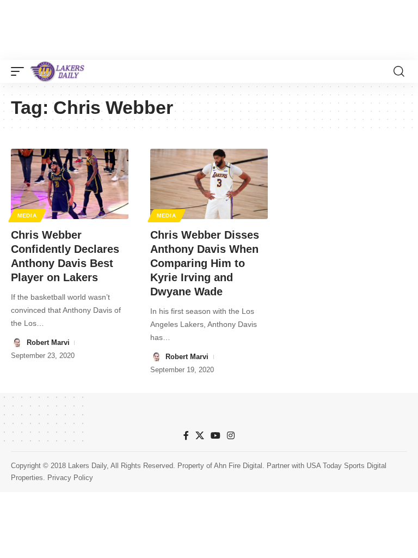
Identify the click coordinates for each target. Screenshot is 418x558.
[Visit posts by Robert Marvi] (17, 343)
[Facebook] (186, 435)
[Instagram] (230, 435)
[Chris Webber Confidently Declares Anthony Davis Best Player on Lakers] (69, 184)
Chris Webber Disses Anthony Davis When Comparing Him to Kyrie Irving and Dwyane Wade (204, 263)
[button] (20, 71)
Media (27, 216)
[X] (200, 435)
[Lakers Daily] (57, 71)
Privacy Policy (70, 478)
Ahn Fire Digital (238, 466)
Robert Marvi (48, 342)
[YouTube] (215, 435)
